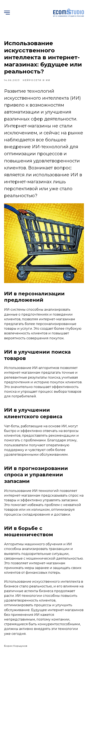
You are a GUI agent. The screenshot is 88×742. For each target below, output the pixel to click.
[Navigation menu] (7, 13)
